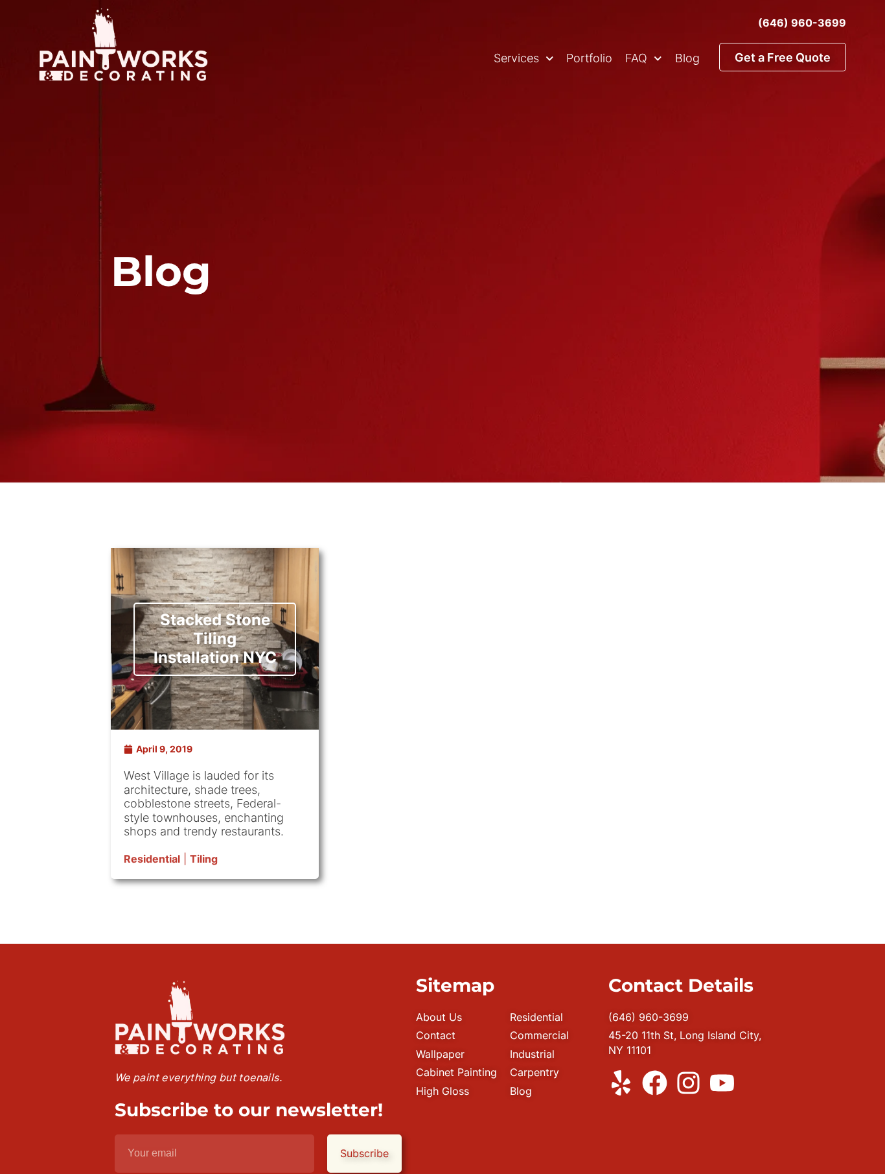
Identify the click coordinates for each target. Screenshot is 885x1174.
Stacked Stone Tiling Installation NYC (215, 638)
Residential (152, 858)
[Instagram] (688, 1083)
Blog (687, 58)
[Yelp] (621, 1083)
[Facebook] (654, 1083)
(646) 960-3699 (802, 22)
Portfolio (589, 58)
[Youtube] (722, 1083)
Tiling (204, 858)
